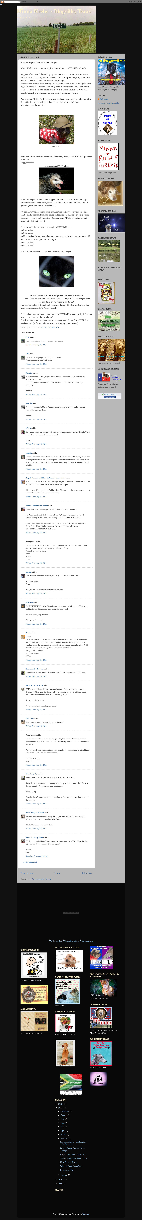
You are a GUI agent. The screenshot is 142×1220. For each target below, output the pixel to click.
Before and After (67, 1170)
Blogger (85, 1214)
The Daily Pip (32, 774)
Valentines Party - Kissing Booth (73, 1158)
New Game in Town (68, 1162)
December (65, 1111)
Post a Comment (30, 862)
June (63, 1123)
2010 (60, 1180)
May (63, 1127)
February (65, 1138)
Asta (28, 633)
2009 (60, 1184)
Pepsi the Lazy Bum (34, 837)
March (64, 1134)
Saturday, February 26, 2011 (37, 856)
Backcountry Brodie (34, 669)
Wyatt (28, 428)
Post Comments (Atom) (41, 879)
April (63, 1131)
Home (57, 872)
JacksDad (30, 718)
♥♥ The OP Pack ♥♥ (34, 685)
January (64, 1175)
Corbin (29, 453)
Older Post (87, 872)
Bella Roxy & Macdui (35, 812)
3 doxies (29, 373)
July (63, 1119)
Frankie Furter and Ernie (37, 505)
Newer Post (27, 872)
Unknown (104, 99)
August (64, 1115)
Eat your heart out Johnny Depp (73, 1154)
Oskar (28, 572)
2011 (60, 1108)
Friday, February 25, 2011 (36, 345)
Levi (27, 337)
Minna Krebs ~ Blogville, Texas (54, 11)
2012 (60, 1104)
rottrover (30, 602)
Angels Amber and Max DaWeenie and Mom (45, 478)
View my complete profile (108, 103)
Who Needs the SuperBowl (71, 1166)
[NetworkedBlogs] (109, 394)
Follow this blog (110, 397)
